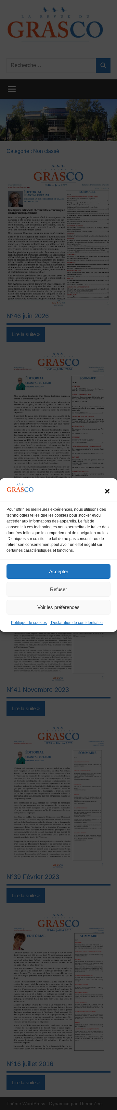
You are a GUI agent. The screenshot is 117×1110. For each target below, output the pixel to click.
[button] (107, 491)
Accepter (58, 571)
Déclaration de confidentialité (76, 622)
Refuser (58, 589)
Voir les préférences (58, 607)
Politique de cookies (29, 622)
